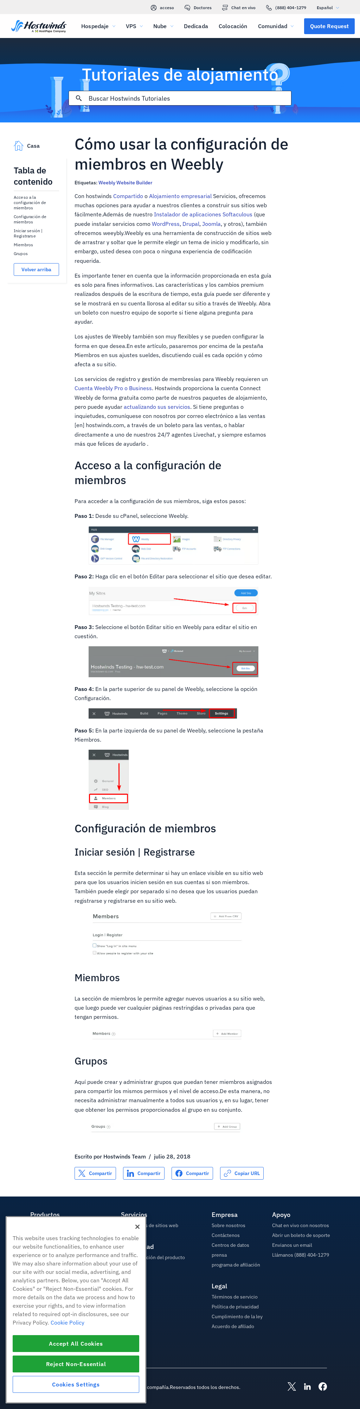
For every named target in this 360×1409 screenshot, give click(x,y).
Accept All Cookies (76, 1343)
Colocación (233, 26)
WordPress (166, 223)
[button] (329, 26)
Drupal (190, 223)
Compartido (128, 195)
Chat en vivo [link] (243, 7)
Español (325, 7)
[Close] (137, 1227)
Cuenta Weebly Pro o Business (113, 388)
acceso (167, 7)
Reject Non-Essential (76, 1363)
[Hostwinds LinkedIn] (303, 1387)
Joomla (211, 223)
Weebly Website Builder (125, 182)
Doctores (203, 7)
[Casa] (39, 27)
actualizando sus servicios (157, 406)
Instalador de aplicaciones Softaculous (203, 214)
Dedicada (196, 26)
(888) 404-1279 (290, 7)
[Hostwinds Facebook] (319, 1387)
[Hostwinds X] (288, 1387)
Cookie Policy (67, 1322)
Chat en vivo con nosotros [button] (300, 1225)
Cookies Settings (76, 1384)
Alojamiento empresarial (180, 195)
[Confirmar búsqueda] (79, 98)
